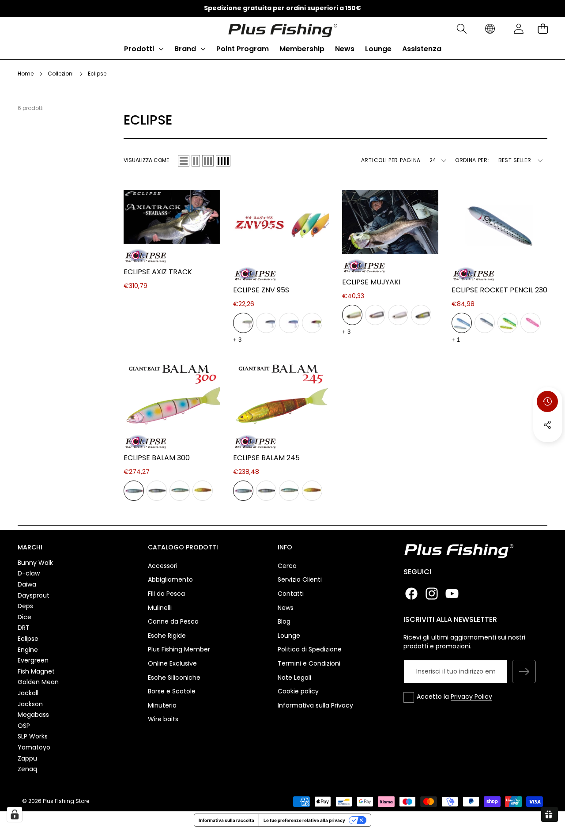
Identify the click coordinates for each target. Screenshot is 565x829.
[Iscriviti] (524, 672)
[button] (461, 29)
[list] (183, 161)
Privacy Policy (471, 696)
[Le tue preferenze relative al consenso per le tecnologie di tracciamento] (14, 814)
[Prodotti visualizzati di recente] (547, 401)
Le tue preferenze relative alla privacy (304, 820)
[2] (196, 161)
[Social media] (547, 424)
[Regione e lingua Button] (490, 29)
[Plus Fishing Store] (282, 28)
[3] (208, 161)
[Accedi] (518, 29)
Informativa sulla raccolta (226, 820)
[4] (223, 161)
